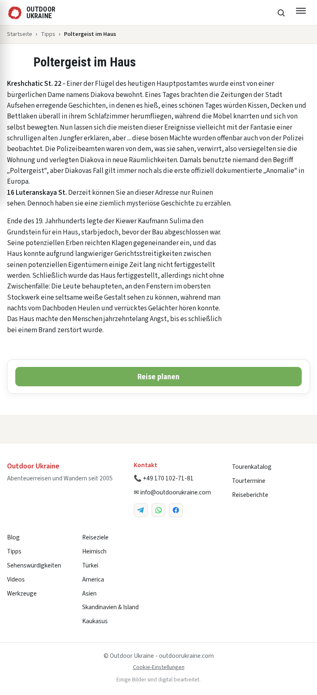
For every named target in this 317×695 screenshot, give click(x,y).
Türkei (90, 565)
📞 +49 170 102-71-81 (164, 478)
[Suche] (281, 13)
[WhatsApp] (158, 510)
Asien (89, 593)
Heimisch (94, 551)
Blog (13, 537)
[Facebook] (176, 510)
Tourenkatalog (252, 466)
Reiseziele (95, 537)
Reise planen (158, 376)
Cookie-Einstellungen (159, 667)
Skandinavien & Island (110, 607)
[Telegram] (141, 510)
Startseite (19, 34)
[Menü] (301, 13)
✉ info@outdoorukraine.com (172, 492)
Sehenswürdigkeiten (34, 565)
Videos (16, 579)
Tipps (48, 34)
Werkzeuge (22, 593)
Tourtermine (248, 480)
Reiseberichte (250, 494)
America (93, 579)
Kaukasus (95, 621)
